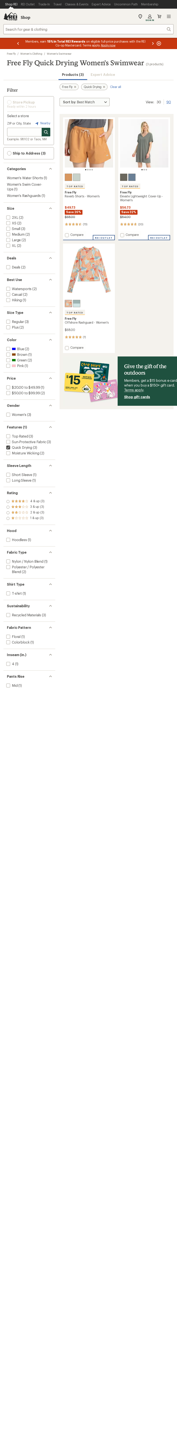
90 (168, 101)
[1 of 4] (86, 169)
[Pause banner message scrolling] (158, 43)
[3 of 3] (146, 169)
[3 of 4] (90, 169)
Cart (159, 16)
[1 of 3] (142, 169)
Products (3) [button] (73, 74)
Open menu (168, 16)
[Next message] (152, 43)
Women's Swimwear (59, 53)
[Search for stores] (46, 132)
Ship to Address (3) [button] (29, 153)
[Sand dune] (68, 177)
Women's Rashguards (24, 195)
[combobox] (88, 29)
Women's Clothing (31, 53)
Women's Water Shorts (25, 178)
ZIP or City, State (19, 123)
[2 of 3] (144, 169)
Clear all (115, 87)
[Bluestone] (132, 177)
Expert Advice (103, 74)
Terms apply (133, 390)
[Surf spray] (76, 177)
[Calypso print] (68, 303)
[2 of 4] (88, 169)
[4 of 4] (92, 169)
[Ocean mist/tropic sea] (76, 303)
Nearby (45, 123)
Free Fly (11, 53)
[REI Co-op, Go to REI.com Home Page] (10, 16)
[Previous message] (18, 43)
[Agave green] (123, 177)
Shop (25, 17)
